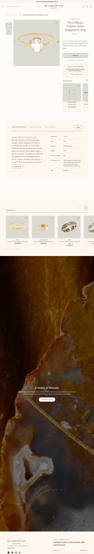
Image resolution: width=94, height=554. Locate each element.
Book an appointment (76, 74)
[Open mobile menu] (3, 6)
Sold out (75, 55)
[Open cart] (91, 6)
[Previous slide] (9, 21)
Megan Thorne (18, 15)
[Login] (87, 6)
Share (78, 127)
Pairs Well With (67, 80)
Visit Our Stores (11, 547)
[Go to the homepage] (54, 8)
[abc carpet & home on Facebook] (9, 552)
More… (64, 48)
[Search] (38, 6)
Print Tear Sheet (50, 127)
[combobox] (22, 6)
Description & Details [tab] (19, 127)
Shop (7, 15)
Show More (17, 167)
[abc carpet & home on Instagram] (16, 552)
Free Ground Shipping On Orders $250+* (47, 1)
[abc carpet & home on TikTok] (20, 552)
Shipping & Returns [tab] (35, 127)
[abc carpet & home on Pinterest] (12, 552)
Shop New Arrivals (47, 399)
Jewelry (11, 15)
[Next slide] (9, 63)
